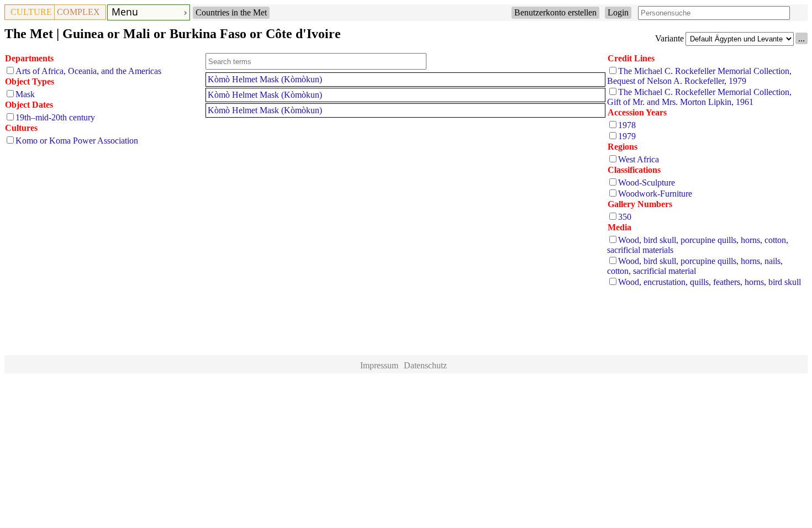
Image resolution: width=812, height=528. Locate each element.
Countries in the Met (231, 12)
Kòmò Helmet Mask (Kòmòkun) (265, 79)
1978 (627, 125)
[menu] (148, 12)
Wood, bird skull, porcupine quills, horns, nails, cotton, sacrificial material (695, 266)
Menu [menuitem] (125, 11)
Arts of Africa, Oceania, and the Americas (88, 71)
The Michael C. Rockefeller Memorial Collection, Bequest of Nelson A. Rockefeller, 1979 (699, 76)
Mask (25, 94)
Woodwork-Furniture (655, 193)
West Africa (638, 159)
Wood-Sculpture (646, 182)
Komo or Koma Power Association (76, 140)
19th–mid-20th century (55, 117)
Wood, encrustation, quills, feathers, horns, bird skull (709, 282)
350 (624, 216)
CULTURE (31, 12)
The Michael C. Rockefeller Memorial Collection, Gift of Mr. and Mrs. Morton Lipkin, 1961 (699, 97)
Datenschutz (425, 365)
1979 (627, 136)
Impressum (379, 365)
